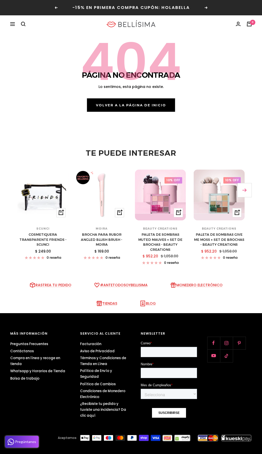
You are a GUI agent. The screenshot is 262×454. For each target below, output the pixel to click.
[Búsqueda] (23, 24)
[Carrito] (249, 24)
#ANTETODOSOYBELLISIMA (124, 285)
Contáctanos (22, 351)
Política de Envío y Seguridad (96, 373)
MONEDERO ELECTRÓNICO (199, 285)
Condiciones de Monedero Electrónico (102, 394)
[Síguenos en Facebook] (213, 343)
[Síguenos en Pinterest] (239, 343)
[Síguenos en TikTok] (226, 355)
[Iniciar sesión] (238, 24)
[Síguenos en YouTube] (213, 355)
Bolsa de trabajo (24, 378)
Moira (101, 228)
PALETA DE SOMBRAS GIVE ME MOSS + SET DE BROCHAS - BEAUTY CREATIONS (219, 239)
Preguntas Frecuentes (29, 344)
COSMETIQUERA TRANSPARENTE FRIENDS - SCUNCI (43, 239)
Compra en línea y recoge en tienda (35, 361)
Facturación (90, 344)
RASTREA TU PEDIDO (53, 285)
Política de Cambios (98, 384)
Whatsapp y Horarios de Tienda (37, 371)
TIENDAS (109, 303)
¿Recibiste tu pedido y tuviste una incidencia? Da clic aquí (103, 409)
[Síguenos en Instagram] (226, 343)
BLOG (151, 303)
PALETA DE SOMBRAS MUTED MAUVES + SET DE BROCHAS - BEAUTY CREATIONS (160, 242)
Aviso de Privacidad (97, 351)
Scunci (43, 228)
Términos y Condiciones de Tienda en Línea (103, 361)
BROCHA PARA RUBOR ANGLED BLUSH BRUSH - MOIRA (101, 239)
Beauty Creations (160, 228)
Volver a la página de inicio (131, 105)
